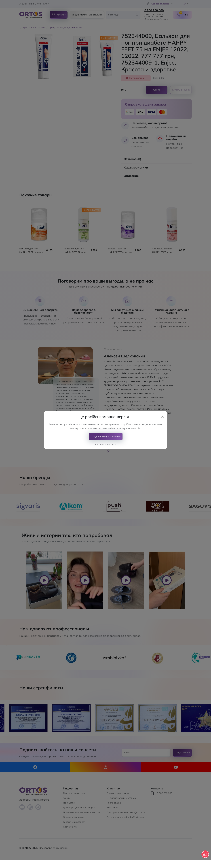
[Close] (162, 416)
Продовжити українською (105, 436)
